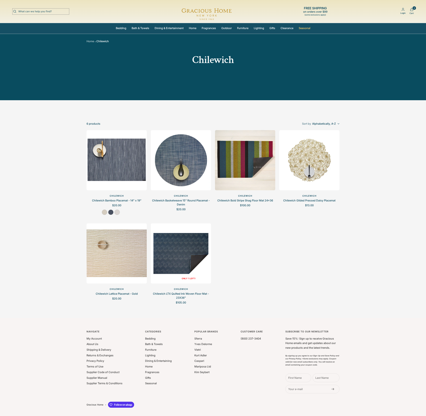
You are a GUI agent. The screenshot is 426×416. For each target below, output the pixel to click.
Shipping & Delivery (99, 349)
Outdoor (226, 28)
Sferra (198, 338)
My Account (94, 338)
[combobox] (43, 11)
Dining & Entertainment (169, 28)
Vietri (197, 349)
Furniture (242, 28)
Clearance (287, 28)
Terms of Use (95, 366)
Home (192, 28)
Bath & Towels (140, 28)
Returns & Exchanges (100, 355)
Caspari (199, 360)
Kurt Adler (200, 355)
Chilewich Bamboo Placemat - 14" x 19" (116, 200)
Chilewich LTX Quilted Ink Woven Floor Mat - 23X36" (181, 295)
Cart (412, 13)
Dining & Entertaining (158, 360)
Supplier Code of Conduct (103, 372)
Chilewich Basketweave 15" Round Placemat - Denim (181, 202)
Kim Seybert (202, 372)
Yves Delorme (203, 344)
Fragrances (209, 28)
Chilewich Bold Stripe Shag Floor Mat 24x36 (245, 200)
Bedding (121, 28)
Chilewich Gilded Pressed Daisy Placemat (309, 200)
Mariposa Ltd (202, 366)
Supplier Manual (97, 377)
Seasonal (304, 28)
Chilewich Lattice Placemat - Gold (117, 293)
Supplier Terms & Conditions (104, 383)
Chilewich (117, 195)
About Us (92, 344)
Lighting (259, 28)
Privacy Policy (95, 360)
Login (403, 13)
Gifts (272, 28)
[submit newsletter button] (333, 389)
